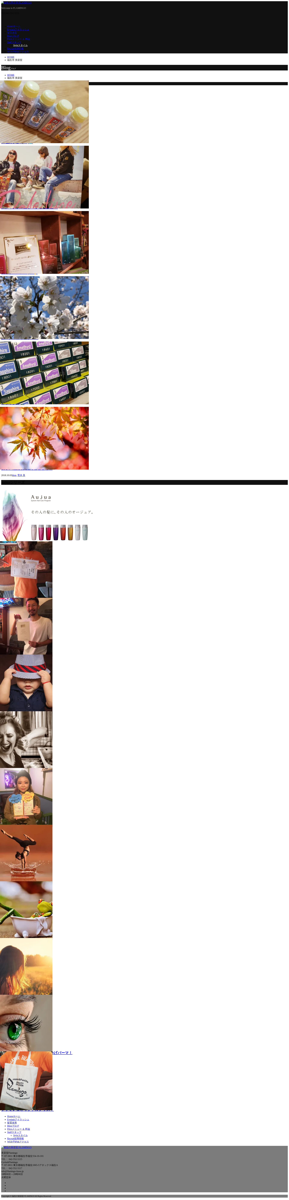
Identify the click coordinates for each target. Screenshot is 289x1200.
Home (13, 26)
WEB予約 (18, 51)
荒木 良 (21, 475)
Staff (14, 42)
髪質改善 (12, 32)
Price (18, 39)
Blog (13, 36)
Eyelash (18, 29)
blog (14, 475)
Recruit (15, 48)
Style (20, 45)
